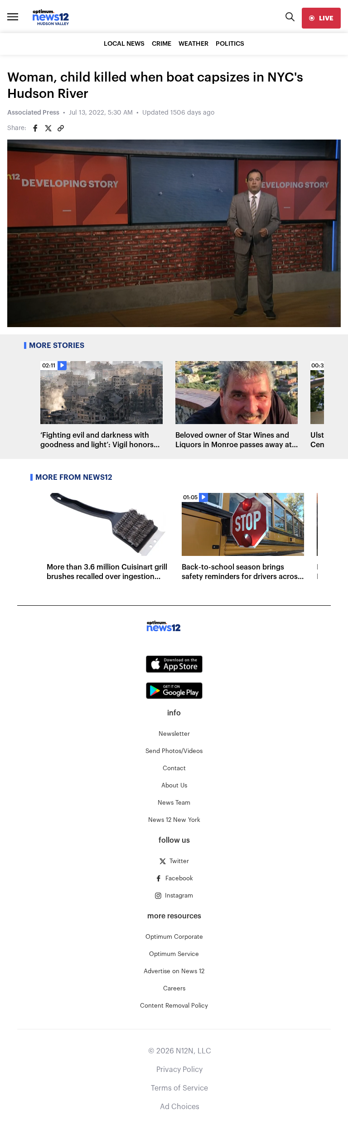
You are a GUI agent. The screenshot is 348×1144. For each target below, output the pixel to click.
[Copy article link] (60, 128)
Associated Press (33, 113)
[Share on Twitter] (48, 128)
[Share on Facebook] (35, 128)
